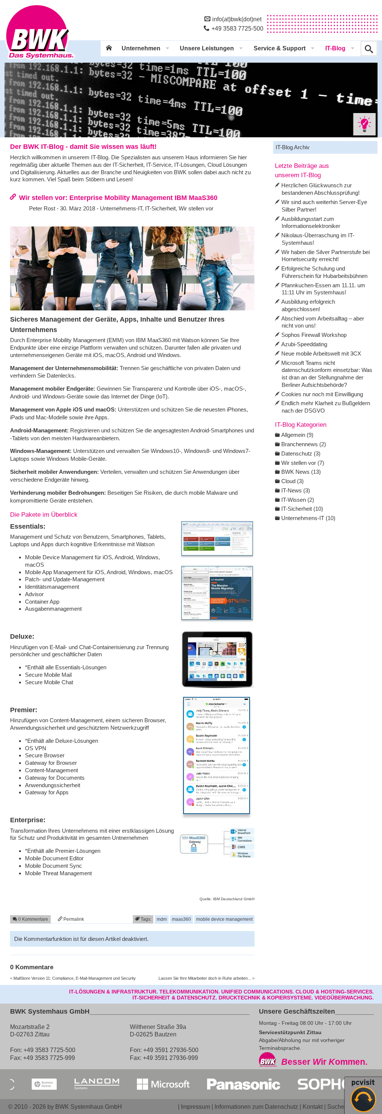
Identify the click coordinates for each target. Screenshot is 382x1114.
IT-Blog (335, 48)
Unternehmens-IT (121, 208)
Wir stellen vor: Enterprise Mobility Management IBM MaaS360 (118, 197)
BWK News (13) (301, 472)
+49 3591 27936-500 (170, 1049)
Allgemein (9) (297, 435)
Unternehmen (141, 48)
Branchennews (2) (303, 444)
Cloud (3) (292, 481)
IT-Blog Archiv (293, 147)
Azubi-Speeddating (304, 344)
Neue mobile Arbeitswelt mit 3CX (321, 353)
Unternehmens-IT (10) (308, 518)
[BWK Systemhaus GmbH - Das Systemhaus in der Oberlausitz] (39, 60)
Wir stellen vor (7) (302, 463)
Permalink (73, 919)
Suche (335, 1106)
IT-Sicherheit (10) (302, 509)
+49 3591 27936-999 (170, 1057)
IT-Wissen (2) (297, 500)
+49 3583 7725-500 (237, 28)
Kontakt (313, 1106)
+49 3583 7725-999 (49, 1057)
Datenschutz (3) (300, 453)
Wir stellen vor (196, 208)
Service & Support (280, 48)
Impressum (195, 1106)
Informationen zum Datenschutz (256, 1106)
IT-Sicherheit (160, 208)
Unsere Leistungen (207, 48)
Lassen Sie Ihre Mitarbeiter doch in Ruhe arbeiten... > (206, 978)
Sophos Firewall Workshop (314, 335)
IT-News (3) (295, 490)
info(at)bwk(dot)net (237, 19)
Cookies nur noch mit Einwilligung (322, 394)
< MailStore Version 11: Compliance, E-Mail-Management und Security (73, 978)
